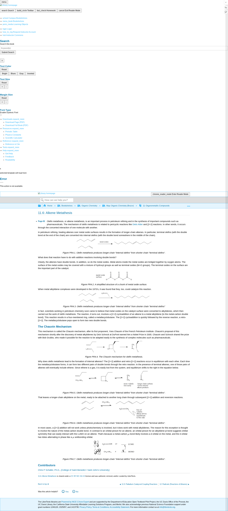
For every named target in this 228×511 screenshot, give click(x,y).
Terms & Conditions (100, 507)
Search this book (7, 44)
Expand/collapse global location (188, 205)
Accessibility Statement (119, 507)
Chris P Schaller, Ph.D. (49, 470)
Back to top (42, 484)
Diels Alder (138, 224)
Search (42, 200)
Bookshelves (67, 206)
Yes (67, 492)
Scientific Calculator (13, 138)
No (77, 492)
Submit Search (8, 52)
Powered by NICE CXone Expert (75, 502)
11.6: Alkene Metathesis (47, 476)
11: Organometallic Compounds (156, 206)
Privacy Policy (85, 507)
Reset (4, 70)
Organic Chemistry (89, 206)
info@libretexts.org (167, 507)
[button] (9, 157)
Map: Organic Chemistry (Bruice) (120, 206)
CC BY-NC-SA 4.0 (78, 476)
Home (50, 206)
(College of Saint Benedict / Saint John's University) (85, 470)
